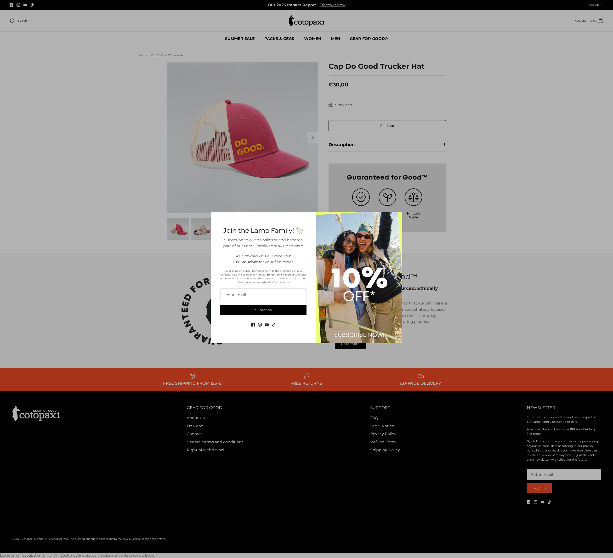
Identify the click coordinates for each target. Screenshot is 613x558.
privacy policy (275, 274)
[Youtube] (267, 325)
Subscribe (263, 310)
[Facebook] (253, 325)
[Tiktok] (274, 325)
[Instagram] (260, 325)
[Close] (396, 218)
